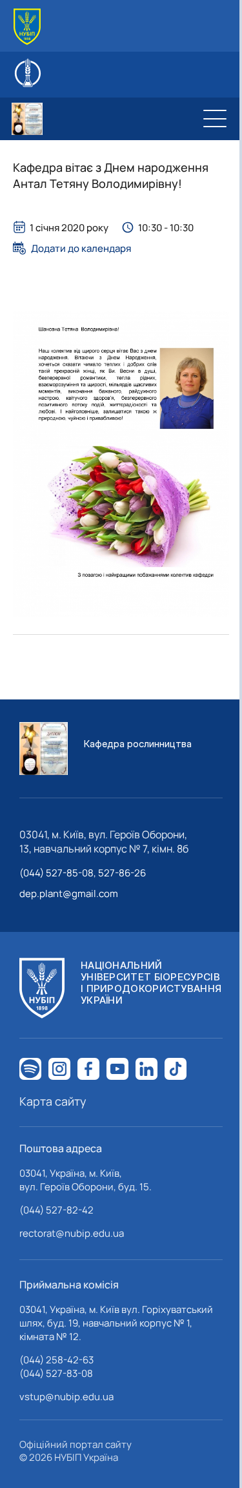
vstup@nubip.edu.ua (66, 1396)
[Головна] (27, 27)
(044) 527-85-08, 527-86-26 (82, 873)
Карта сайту (52, 1101)
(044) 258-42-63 (56, 1360)
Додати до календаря (81, 248)
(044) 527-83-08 (56, 1373)
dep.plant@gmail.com (68, 893)
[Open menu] (215, 119)
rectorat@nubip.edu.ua (71, 1233)
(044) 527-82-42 (56, 1210)
